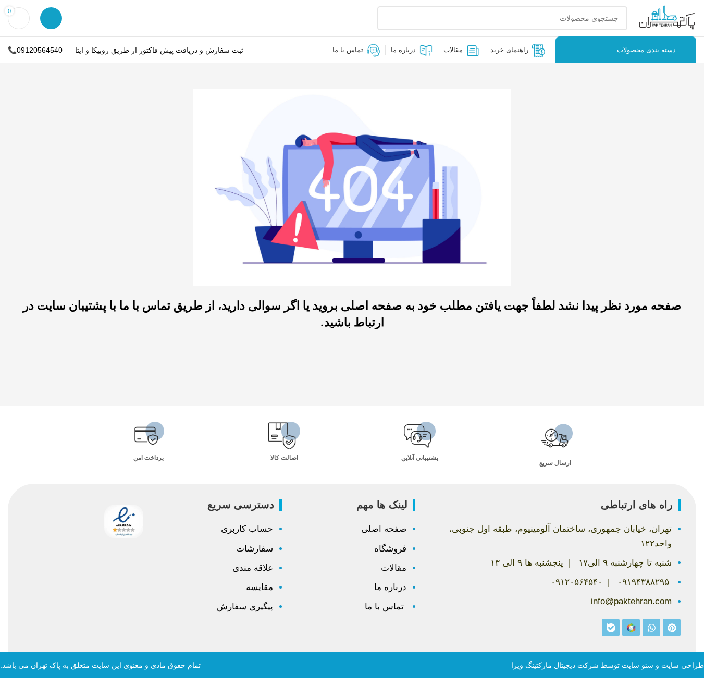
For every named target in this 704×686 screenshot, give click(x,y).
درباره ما (390, 587)
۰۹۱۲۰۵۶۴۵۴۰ (576, 582)
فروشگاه (390, 549)
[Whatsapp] (651, 627)
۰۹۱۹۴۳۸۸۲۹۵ (643, 582)
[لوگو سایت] (667, 18)
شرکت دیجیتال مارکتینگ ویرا (555, 665)
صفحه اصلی (383, 529)
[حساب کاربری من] (51, 18)
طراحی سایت (682, 665)
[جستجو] (389, 18)
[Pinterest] (672, 627)
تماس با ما (385, 606)
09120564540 (40, 50)
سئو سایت (637, 665)
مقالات (393, 568)
